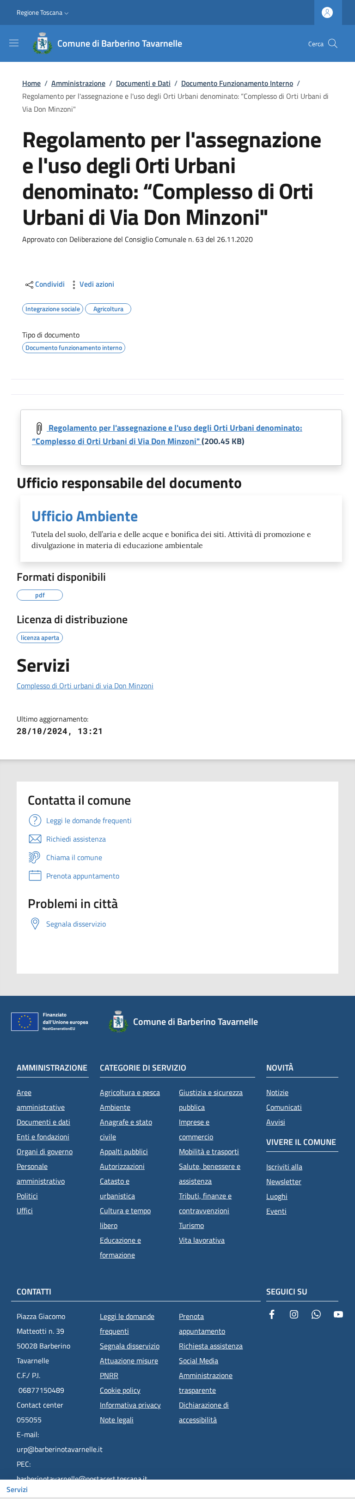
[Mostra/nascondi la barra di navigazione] (14, 43)
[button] (44, 12)
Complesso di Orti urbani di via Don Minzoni (85, 685)
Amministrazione (78, 83)
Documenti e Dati (143, 83)
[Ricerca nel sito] (332, 43)
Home (31, 83)
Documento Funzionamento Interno (237, 83)
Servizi (17, 1489)
